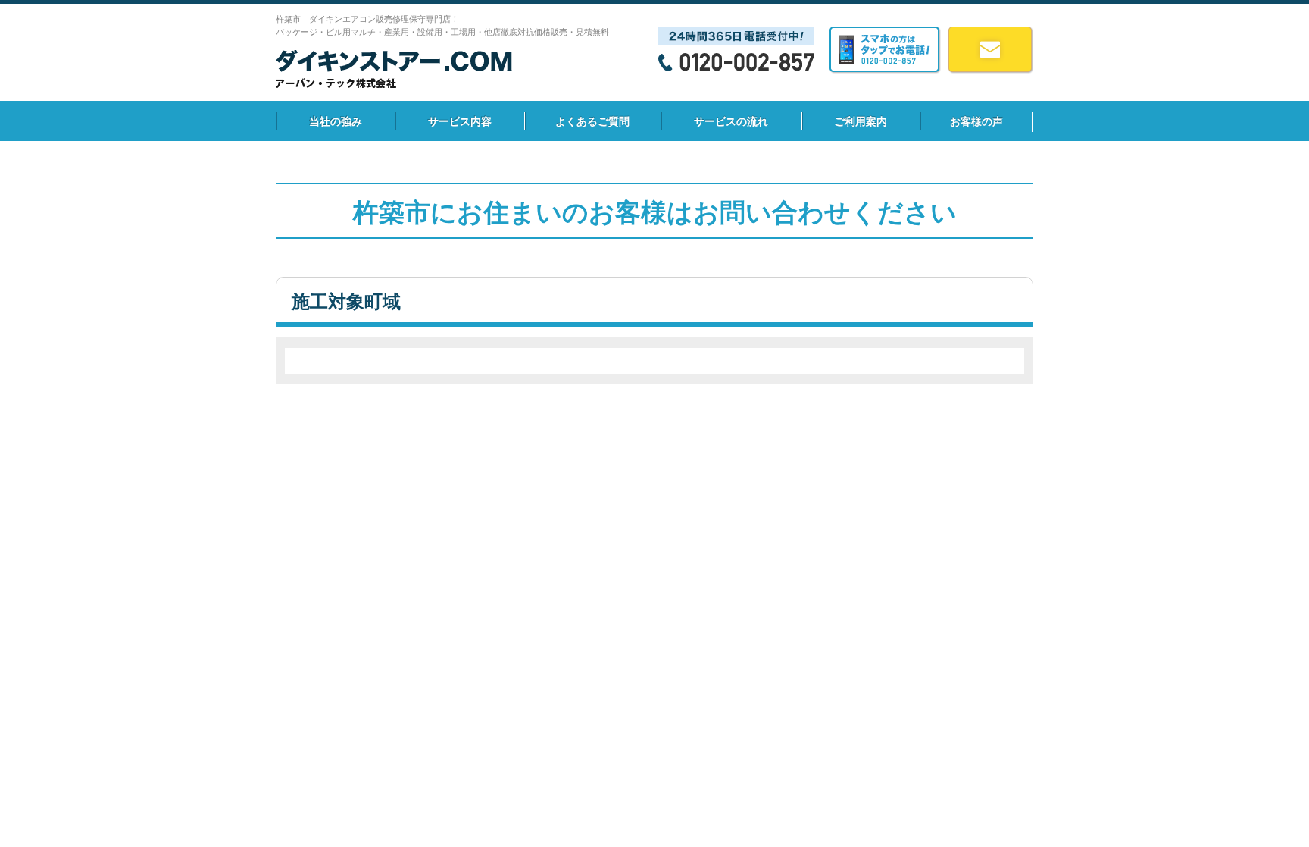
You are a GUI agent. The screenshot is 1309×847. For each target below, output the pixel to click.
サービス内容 (460, 121)
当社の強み (335, 121)
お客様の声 (976, 121)
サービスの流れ (731, 121)
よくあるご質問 (592, 121)
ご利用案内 (860, 121)
